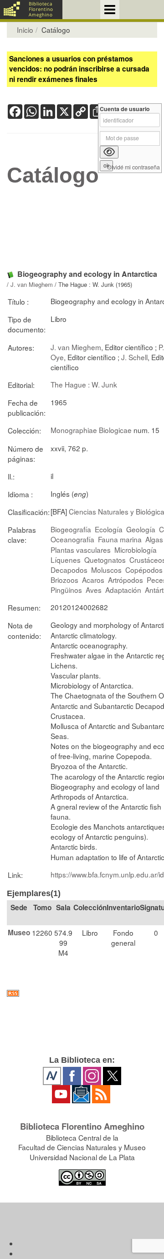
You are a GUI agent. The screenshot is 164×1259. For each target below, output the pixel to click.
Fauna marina (120, 539)
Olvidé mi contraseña (133, 167)
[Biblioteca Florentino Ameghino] (31, 9)
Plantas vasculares (81, 550)
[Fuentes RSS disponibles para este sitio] (82, 993)
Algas (154, 539)
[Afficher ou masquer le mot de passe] (109, 152)
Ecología (109, 529)
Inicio (25, 30)
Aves (94, 590)
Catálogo (53, 175)
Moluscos (106, 570)
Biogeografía (71, 529)
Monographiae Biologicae (91, 430)
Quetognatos (105, 560)
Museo (19, 933)
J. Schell (134, 357)
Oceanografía (72, 539)
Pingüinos (66, 590)
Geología (140, 529)
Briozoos (64, 580)
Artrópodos (125, 580)
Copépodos (144, 570)
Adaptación (123, 590)
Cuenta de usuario (125, 109)
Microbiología (135, 550)
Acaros (93, 580)
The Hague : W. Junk (84, 384)
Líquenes (66, 560)
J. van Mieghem (31, 284)
